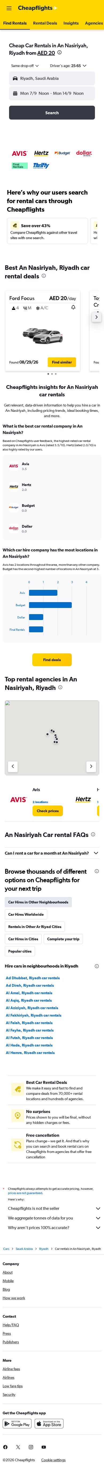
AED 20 (46, 53)
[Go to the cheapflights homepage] (38, 8)
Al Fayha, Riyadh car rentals (30, 1030)
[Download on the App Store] (49, 1423)
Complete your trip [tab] (63, 939)
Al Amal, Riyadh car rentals (29, 993)
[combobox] (25, 65)
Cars (6, 1249)
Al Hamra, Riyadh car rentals (30, 1053)
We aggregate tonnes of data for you (40, 1218)
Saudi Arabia (24, 1249)
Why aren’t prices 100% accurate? (38, 1227)
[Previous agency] (13, 766)
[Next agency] (91, 766)
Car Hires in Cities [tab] (23, 939)
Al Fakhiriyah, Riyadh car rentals (33, 1015)
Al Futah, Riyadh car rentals (29, 1038)
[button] (9, 8)
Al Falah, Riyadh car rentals (29, 1023)
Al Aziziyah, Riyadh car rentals (32, 1008)
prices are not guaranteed (25, 1193)
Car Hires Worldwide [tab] (26, 914)
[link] (52, 659)
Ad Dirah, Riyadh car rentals (30, 985)
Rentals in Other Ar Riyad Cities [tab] (34, 927)
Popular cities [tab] (19, 951)
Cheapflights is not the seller (33, 1208)
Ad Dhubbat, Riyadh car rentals (33, 978)
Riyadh (44, 1249)
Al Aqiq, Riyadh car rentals (29, 1000)
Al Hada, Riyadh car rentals (29, 1045)
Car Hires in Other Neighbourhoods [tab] (38, 902)
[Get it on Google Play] (17, 1423)
